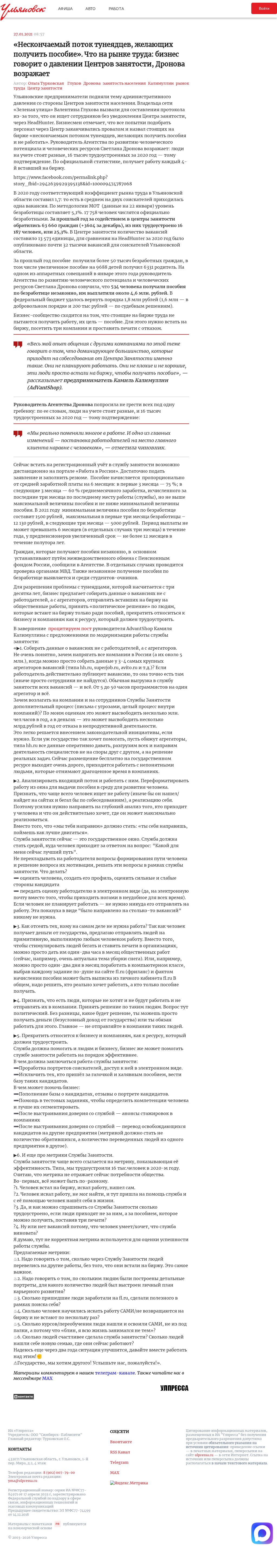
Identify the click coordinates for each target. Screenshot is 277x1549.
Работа (116, 8)
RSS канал (120, 1452)
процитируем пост (70, 628)
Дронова (92, 83)
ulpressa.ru (204, 1455)
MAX (47, 1378)
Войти (264, 8)
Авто (90, 8)
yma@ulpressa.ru (22, 1481)
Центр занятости (44, 88)
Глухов (74, 83)
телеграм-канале (115, 1373)
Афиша (65, 8)
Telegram (119, 1462)
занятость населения (124, 83)
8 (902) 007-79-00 (59, 1473)
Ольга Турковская (46, 83)
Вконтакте (121, 1441)
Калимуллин (161, 83)
